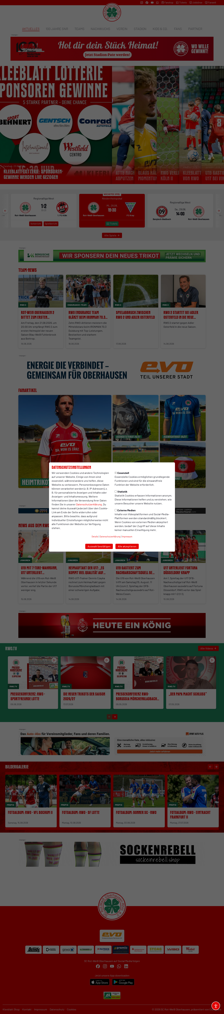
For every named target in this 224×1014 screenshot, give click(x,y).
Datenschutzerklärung (89, 504)
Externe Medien (126, 510)
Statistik (122, 491)
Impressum (127, 536)
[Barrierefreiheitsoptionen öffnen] (216, 1006)
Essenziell (123, 472)
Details (95, 536)
